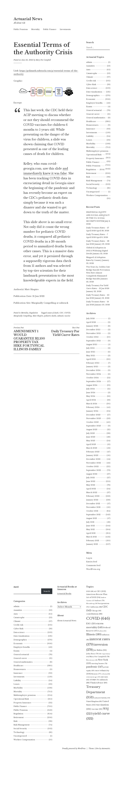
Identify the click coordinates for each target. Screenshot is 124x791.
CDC (61, 313)
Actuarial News (28, 19)
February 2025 (92, 363)
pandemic (94, 666)
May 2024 (90, 396)
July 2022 (90, 478)
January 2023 (92, 455)
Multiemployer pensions (97, 151)
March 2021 (91, 537)
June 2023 (90, 437)
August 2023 (91, 429)
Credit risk (91, 81)
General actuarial (94, 110)
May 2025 (90, 355)
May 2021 (90, 529)
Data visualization (94, 92)
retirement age (93, 677)
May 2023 (90, 441)
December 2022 (93, 459)
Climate (89, 77)
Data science (91, 88)
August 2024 (91, 385)
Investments (65, 29)
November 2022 (93, 463)
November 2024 (93, 374)
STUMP (94, 680)
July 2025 (90, 348)
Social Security (93, 184)
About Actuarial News (66, 621)
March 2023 (91, 448)
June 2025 (90, 352)
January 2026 (92, 326)
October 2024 (92, 378)
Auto (88, 70)
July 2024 (90, 389)
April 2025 (91, 359)
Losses (89, 140)
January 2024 (92, 411)
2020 (90, 591)
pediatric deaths (50, 316)
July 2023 (90, 433)
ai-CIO (100, 591)
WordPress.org (93, 569)
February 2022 (92, 496)
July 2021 (90, 522)
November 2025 (93, 333)
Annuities (90, 66)
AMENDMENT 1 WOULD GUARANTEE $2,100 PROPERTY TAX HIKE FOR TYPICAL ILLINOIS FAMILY (29, 339)
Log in (89, 558)
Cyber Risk (91, 84)
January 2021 (92, 544)
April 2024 (91, 400)
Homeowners (92, 125)
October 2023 (92, 422)
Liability (90, 136)
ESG (91, 623)
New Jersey (91, 660)
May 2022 (90, 485)
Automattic (105, 748)
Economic (90, 99)
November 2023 (93, 418)
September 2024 (93, 381)
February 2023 (92, 452)
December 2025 (93, 330)
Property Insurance (95, 158)
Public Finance (49, 29)
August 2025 (91, 344)
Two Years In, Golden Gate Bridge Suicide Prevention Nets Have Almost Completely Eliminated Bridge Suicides (98, 273)
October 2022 (92, 466)
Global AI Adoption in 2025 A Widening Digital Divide (97, 251)
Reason (96, 674)
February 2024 (92, 407)
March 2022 (91, 492)
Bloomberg (91, 603)
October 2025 (92, 337)
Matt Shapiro (38, 316)
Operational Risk (93, 155)
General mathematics (95, 118)
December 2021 (93, 503)
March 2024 (91, 404)
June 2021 (90, 526)
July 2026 (90, 318)
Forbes (102, 631)
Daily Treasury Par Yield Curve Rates (65, 331)
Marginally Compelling (23, 316)
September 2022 (93, 470)
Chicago (96, 611)
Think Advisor (98, 683)
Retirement (91, 173)
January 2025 (92, 366)
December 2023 (93, 415)
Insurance (90, 129)
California (95, 607)
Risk (88, 177)
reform (105, 674)
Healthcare (91, 121)
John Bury (92, 654)
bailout (100, 601)
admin (89, 62)
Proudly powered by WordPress (73, 748)
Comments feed (93, 565)
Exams (89, 106)
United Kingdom (94, 701)
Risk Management (94, 181)
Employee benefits (94, 103)
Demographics (93, 95)
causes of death (52, 313)
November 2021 (93, 507)
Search (47, 591)
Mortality (35, 29)
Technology (91, 188)
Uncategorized (92, 192)
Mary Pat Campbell (43, 60)
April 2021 (91, 533)
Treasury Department (95, 692)
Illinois (93, 634)
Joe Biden (100, 650)
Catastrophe (91, 73)
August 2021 (91, 518)
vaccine (67, 316)
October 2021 (92, 511)
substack (60, 316)
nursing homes (99, 663)
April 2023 (91, 444)
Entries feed (91, 562)
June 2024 (90, 392)
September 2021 (93, 514)
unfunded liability (102, 698)
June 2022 (90, 481)
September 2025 (93, 341)
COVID (67, 313)
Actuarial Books (64, 593)
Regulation (33, 313)
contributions (94, 614)
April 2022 (91, 489)
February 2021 (92, 540)
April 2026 (91, 322)
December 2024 (93, 370)
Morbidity (90, 144)
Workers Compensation (97, 195)
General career (93, 114)
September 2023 (93, 426)
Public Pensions (21, 29)
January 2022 (92, 500)
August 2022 (91, 474)
